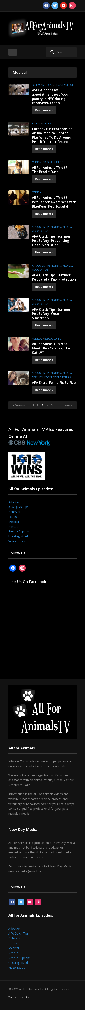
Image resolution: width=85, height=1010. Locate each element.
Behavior (14, 512)
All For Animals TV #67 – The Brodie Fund (51, 169)
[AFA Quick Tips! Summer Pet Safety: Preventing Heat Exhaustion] (18, 232)
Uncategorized (18, 536)
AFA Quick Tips (41, 227)
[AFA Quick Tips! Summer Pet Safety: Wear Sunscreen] (18, 305)
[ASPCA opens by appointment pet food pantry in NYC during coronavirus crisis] (18, 90)
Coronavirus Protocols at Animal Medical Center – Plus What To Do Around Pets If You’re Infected (52, 135)
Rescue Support (65, 85)
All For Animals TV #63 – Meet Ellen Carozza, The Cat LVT (51, 348)
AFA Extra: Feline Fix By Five (54, 382)
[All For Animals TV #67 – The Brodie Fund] (18, 167)
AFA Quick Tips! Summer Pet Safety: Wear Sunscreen (51, 313)
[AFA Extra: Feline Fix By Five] (18, 378)
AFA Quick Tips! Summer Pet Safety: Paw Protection (54, 277)
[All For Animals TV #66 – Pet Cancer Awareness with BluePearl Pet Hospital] (18, 197)
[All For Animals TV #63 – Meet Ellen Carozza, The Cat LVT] (18, 343)
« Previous (19, 405)
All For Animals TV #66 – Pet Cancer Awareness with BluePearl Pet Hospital (54, 202)
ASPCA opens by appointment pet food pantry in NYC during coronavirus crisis (50, 96)
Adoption (14, 502)
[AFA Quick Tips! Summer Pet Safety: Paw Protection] (18, 270)
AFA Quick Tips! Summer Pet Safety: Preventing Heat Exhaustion (51, 240)
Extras (36, 85)
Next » (68, 405)
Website (13, 997)
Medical (47, 85)
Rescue (13, 527)
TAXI (27, 997)
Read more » (44, 110)
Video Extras (40, 231)
